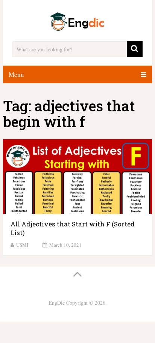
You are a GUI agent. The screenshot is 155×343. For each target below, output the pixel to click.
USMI (22, 244)
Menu (16, 74)
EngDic (57, 302)
